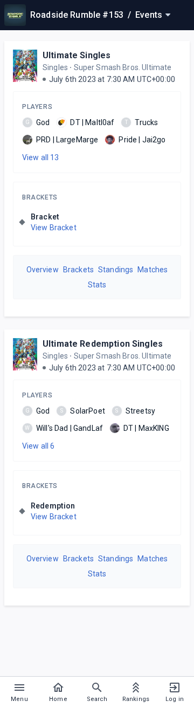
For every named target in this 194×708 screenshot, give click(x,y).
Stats (97, 284)
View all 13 (40, 157)
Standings (115, 269)
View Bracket (54, 227)
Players (37, 107)
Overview (42, 269)
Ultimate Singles (76, 55)
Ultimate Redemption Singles (103, 344)
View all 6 (38, 446)
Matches (152, 269)
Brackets (40, 197)
